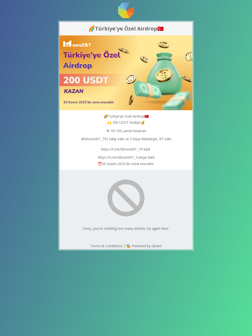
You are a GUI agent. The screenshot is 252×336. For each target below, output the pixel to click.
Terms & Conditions (106, 246)
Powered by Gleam (146, 246)
